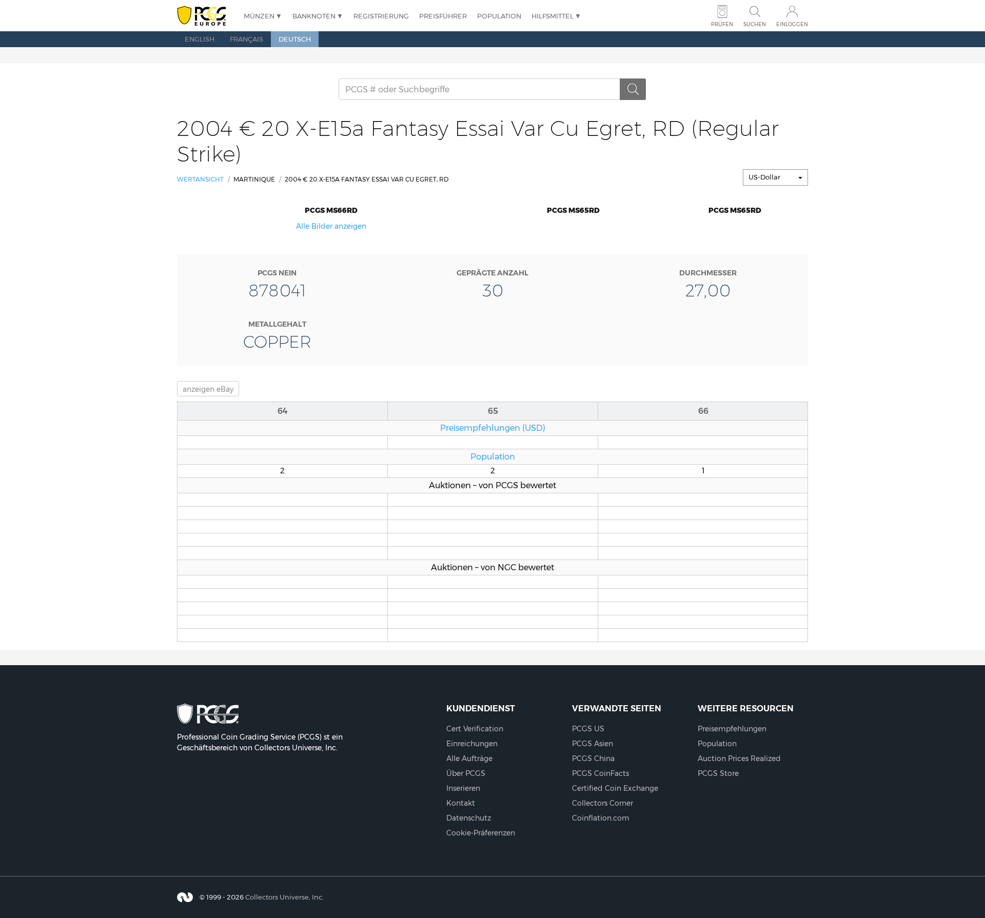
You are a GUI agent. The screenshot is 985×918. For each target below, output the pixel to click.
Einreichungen (472, 743)
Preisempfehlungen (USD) (492, 428)
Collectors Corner (602, 803)
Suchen (754, 24)
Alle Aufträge (469, 758)
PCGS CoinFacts (600, 773)
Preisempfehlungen (732, 728)
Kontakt (460, 803)
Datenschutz (468, 818)
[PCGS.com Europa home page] (205, 16)
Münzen (259, 16)
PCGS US (588, 728)
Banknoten (314, 16)
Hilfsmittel (552, 16)
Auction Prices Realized (739, 758)
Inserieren (463, 788)
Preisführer (443, 16)
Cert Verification (474, 728)
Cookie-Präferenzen (480, 832)
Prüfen (722, 24)
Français (246, 39)
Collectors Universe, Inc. (284, 897)
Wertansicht (200, 179)
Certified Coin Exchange (615, 788)
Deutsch (295, 39)
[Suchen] (633, 89)
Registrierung (381, 16)
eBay (208, 389)
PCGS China (593, 758)
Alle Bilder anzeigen (331, 226)
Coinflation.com (600, 818)
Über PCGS (465, 773)
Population (499, 16)
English (199, 39)
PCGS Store (718, 773)
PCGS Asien (592, 743)
